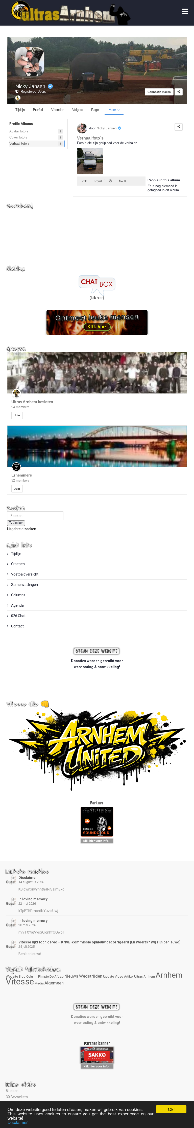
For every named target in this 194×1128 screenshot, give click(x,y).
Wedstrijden (90, 976)
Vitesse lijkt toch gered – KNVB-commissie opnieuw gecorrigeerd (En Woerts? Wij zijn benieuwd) (99, 942)
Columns (17, 595)
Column (31, 976)
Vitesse (20, 981)
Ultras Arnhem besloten (32, 402)
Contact (17, 626)
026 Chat (18, 616)
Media (39, 983)
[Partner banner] (97, 840)
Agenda (17, 605)
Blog (22, 976)
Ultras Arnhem (144, 976)
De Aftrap (57, 976)
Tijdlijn (15, 554)
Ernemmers (21, 475)
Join (17, 415)
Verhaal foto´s (90, 138)
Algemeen (54, 982)
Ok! (171, 1109)
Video (119, 976)
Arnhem (169, 975)
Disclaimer (27, 878)
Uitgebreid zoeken (21, 529)
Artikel (128, 976)
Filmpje (43, 976)
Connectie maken (159, 91)
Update (108, 976)
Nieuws (71, 976)
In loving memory (32, 899)
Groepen (17, 564)
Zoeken (18, 523)
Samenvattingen (24, 585)
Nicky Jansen (30, 86)
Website (12, 976)
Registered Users (32, 91)
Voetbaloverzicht (24, 574)
